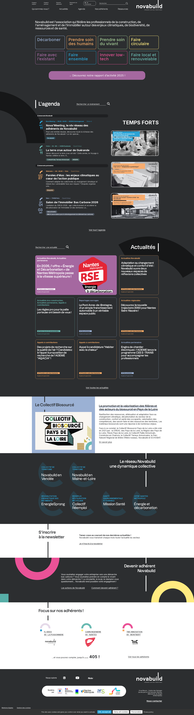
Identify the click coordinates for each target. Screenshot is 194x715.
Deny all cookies (121, 712)
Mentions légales (7, 708)
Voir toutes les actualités (97, 388)
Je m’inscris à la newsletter (91, 544)
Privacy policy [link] (148, 712)
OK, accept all (104, 712)
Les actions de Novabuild (73, 588)
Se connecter (88, 3)
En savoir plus (105, 442)
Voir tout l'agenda (97, 230)
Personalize (136, 712)
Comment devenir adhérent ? (104, 588)
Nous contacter (154, 701)
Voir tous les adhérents (138, 657)
